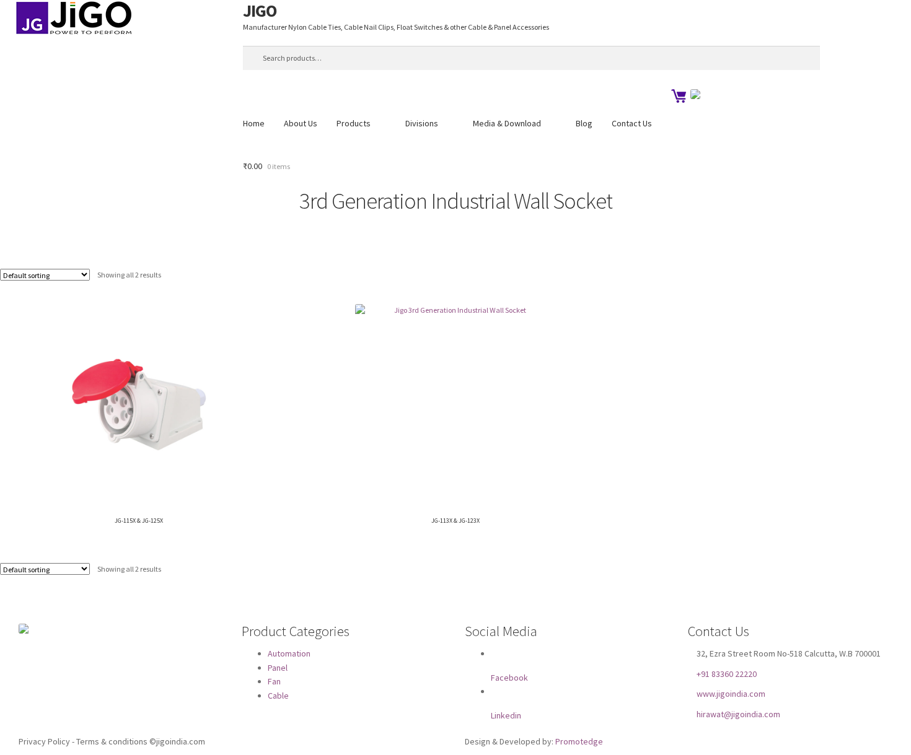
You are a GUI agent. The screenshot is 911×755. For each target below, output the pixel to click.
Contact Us (632, 123)
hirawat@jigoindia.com (738, 714)
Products (354, 123)
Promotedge (579, 741)
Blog (584, 123)
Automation (289, 653)
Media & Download (507, 123)
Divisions (421, 123)
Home (254, 123)
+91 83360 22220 (727, 673)
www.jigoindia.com (731, 693)
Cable (278, 695)
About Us (300, 123)
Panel (278, 667)
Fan (274, 681)
